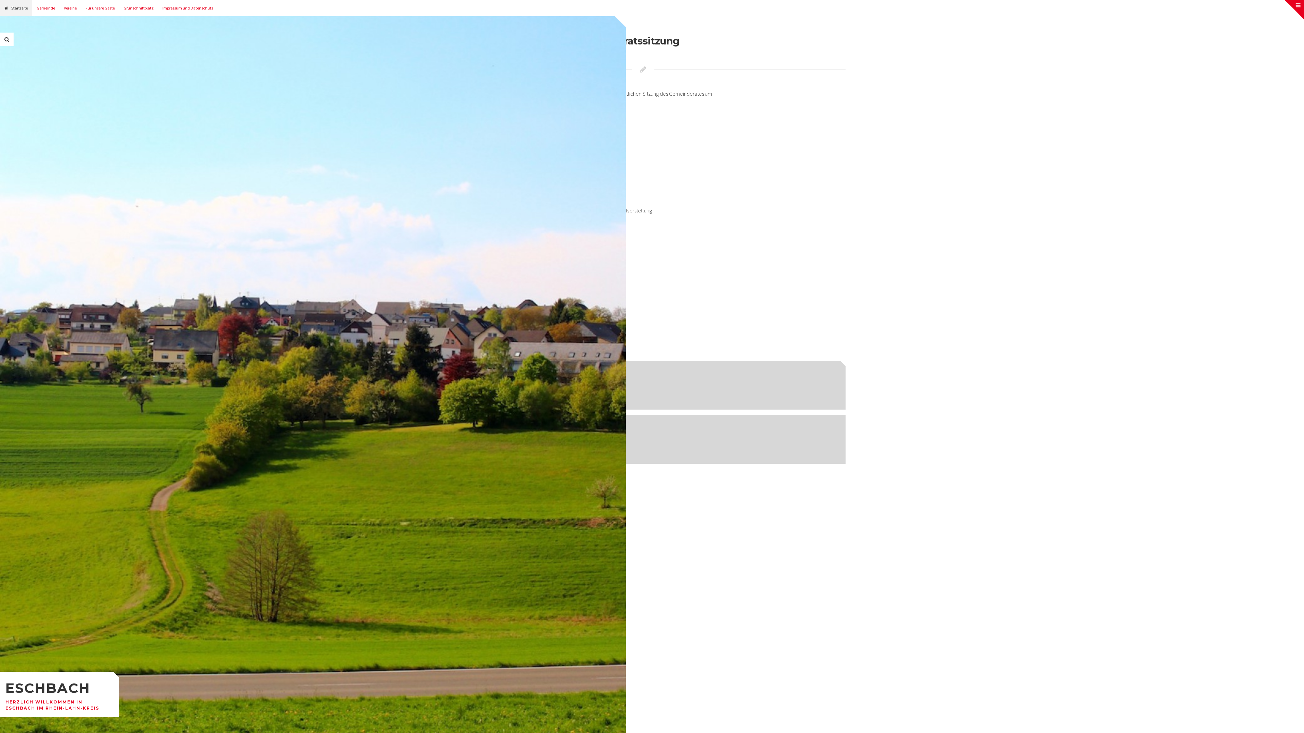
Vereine (70, 8)
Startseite (19, 8)
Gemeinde (46, 8)
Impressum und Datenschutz (187, 8)
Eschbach (47, 688)
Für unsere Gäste (100, 8)
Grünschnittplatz (138, 8)
